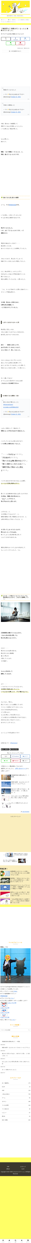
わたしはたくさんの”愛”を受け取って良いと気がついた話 (15, 1062)
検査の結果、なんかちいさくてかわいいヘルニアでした (16, 1047)
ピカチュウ (23, 1166)
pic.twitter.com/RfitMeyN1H (11, 407)
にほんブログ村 (11, 1003)
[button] (25, 761)
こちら (15, 991)
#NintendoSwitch (8, 404)
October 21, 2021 (16, 97)
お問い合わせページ (20, 768)
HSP (8, 1166)
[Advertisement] (15, 69)
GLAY (23, 1169)
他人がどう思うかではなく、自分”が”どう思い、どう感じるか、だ (15, 1054)
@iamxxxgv (12, 205)
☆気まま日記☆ (14, 749)
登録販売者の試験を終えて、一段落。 (11, 1041)
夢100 (8, 1169)
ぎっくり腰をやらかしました (9, 1069)
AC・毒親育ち (6, 749)
